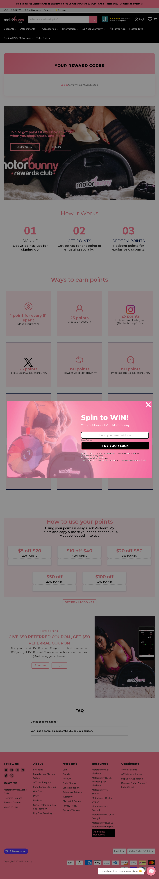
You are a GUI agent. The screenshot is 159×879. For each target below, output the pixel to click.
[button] (151, 871)
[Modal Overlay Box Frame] (79, 439)
